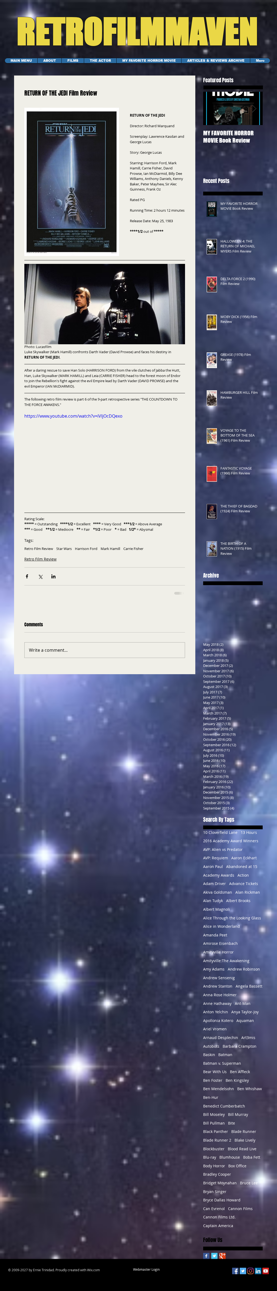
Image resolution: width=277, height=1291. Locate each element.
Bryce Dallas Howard (221, 1203)
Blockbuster (214, 1152)
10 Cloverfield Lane (220, 836)
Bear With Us (215, 1075)
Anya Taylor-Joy (245, 1015)
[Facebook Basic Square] (206, 1260)
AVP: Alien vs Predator (223, 853)
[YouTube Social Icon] (265, 1275)
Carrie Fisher (133, 552)
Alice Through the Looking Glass (232, 921)
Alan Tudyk (213, 904)
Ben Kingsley (237, 1084)
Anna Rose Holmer (220, 998)
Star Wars (64, 552)
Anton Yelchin (215, 1015)
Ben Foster (212, 1084)
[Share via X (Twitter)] (40, 580)
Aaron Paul (213, 870)
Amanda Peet (215, 938)
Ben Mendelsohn (218, 1092)
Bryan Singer (214, 1195)
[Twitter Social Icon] (243, 1275)
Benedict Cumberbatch (224, 1109)
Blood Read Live (242, 1152)
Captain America (218, 1229)
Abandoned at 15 (241, 870)
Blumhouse (229, 1161)
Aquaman (245, 1024)
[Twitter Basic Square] (214, 1260)
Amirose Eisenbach (220, 947)
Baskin (209, 1058)
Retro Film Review (38, 552)
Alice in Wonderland (221, 930)
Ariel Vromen (215, 1032)
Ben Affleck (240, 1075)
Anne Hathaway (217, 1007)
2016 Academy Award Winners (230, 844)
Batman (225, 1058)
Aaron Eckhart (244, 861)
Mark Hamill (110, 552)
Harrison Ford (86, 552)
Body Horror (214, 1169)
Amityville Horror (218, 955)
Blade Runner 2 (217, 1143)
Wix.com (93, 1274)
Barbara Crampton (239, 1050)
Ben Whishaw (249, 1092)
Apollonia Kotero (218, 1024)
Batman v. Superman (222, 1067)
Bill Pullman (214, 1126)
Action (243, 879)
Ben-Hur (210, 1101)
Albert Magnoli (216, 913)
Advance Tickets (243, 887)
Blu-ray (209, 1161)
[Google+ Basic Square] (222, 1260)
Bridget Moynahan (220, 1186)
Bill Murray (238, 1118)
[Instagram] (250, 1275)
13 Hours (249, 836)
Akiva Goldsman (217, 896)
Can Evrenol (214, 1212)
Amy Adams (214, 972)
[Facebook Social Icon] (235, 1275)
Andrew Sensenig (219, 981)
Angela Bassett (249, 989)
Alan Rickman (247, 896)
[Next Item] (254, 108)
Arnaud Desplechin (220, 1041)
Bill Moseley (214, 1118)
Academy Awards (218, 879)
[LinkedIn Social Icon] (258, 1275)
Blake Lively (245, 1143)
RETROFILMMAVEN (131, 31)
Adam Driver (214, 887)
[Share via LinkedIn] (53, 580)
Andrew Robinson (244, 972)
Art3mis (248, 1041)
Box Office (237, 1169)
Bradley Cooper (217, 1178)
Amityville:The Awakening (226, 964)
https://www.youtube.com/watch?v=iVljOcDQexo (73, 420)
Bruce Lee (249, 1186)
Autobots (211, 1050)
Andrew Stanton (217, 989)
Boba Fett (251, 1161)
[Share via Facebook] (26, 580)
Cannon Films (240, 1212)
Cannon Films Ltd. (219, 1220)
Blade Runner (243, 1135)
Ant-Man (242, 1007)
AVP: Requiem (215, 861)
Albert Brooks (238, 904)
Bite (231, 1126)
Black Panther (215, 1135)
